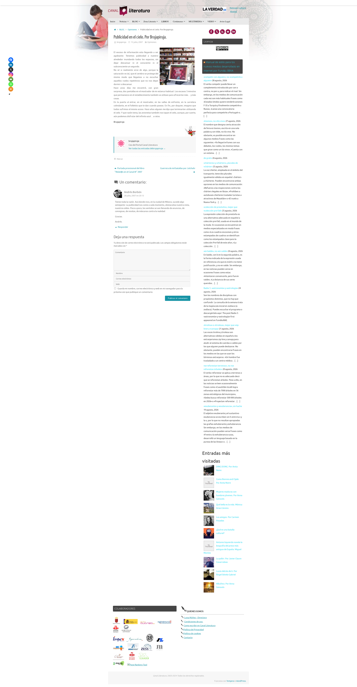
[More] (10, 89)
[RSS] (222, 31)
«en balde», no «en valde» (215, 251)
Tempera (230, 681)
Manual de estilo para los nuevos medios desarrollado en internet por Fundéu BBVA (222, 66)
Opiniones (132, 29)
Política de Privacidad (193, 629)
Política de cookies (192, 633)
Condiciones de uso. (193, 621)
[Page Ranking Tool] (137, 665)
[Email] (10, 79)
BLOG (121, 29)
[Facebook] (10, 59)
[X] (10, 69)
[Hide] (9, 94)
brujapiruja (121, 42)
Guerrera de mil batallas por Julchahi (177, 168)
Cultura (242, 8)
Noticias (233, 8)
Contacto (188, 637)
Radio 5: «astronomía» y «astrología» (221, 288)
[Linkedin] (10, 64)
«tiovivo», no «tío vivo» (214, 121)
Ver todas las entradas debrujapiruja (147, 148)
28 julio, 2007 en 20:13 (134, 196)
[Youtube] (228, 31)
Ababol (233, 11)
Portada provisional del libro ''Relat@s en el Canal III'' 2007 (129, 170)
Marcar (120, 159)
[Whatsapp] (10, 84)
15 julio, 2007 (137, 42)
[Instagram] (10, 74)
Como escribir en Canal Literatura (199, 625)
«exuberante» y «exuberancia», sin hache (223, 406)
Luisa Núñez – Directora (195, 617)
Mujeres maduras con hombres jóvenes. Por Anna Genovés (229, 495)
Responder (123, 227)
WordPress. (241, 681)
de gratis (208, 158)
